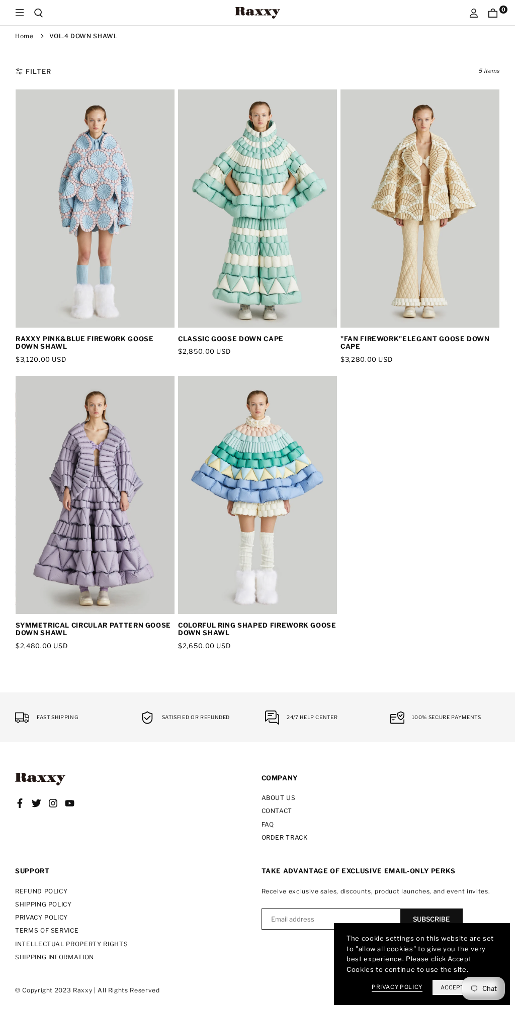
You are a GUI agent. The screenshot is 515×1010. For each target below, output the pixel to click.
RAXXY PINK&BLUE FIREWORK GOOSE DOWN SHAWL (85, 343)
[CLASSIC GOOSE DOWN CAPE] (257, 208)
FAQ (268, 824)
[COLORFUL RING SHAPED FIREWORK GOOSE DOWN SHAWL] (257, 495)
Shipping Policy (43, 904)
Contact (277, 811)
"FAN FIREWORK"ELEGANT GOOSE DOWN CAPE (415, 343)
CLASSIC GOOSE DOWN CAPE (231, 339)
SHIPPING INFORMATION (54, 957)
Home (24, 36)
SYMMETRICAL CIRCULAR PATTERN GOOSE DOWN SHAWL (93, 629)
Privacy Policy (41, 917)
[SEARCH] (38, 13)
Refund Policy (41, 891)
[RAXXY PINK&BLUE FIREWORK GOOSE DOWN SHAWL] (95, 208)
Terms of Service (46, 930)
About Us (279, 797)
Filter (38, 71)
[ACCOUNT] (473, 13)
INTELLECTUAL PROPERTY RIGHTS (71, 944)
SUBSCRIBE (431, 919)
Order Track (285, 837)
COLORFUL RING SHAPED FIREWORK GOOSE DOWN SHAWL (257, 629)
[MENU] (19, 13)
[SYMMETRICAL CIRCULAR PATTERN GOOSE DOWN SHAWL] (95, 495)
